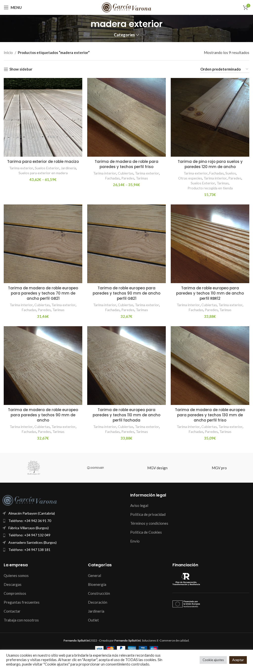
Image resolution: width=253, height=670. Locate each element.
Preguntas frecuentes (22, 602)
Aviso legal (139, 505)
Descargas (12, 584)
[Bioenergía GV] (33, 467)
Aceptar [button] (238, 660)
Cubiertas (125, 173)
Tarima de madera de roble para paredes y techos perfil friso (126, 164)
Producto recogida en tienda (210, 188)
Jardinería (68, 168)
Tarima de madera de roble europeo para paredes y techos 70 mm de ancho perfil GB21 (43, 293)
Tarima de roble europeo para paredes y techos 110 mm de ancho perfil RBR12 (210, 293)
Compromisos (15, 593)
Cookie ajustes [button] (213, 660)
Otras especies (190, 178)
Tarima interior (104, 173)
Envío (135, 541)
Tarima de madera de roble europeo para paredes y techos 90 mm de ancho (43, 415)
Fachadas (112, 178)
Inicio (9, 52)
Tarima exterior (21, 168)
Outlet (93, 620)
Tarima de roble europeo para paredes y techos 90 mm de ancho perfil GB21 (126, 293)
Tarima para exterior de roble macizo (43, 161)
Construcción (99, 593)
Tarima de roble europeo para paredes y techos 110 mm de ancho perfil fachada (126, 415)
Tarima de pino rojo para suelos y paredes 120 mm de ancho (210, 164)
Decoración (97, 602)
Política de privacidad (148, 514)
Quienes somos (16, 575)
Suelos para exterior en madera (43, 173)
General (94, 575)
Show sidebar (20, 69)
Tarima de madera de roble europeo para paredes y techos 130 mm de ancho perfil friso (210, 415)
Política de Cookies (146, 532)
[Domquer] (95, 467)
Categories (124, 35)
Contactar (12, 611)
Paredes (127, 178)
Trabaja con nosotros (21, 620)
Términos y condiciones (149, 523)
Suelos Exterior (47, 168)
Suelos (230, 173)
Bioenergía (97, 584)
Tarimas (142, 178)
